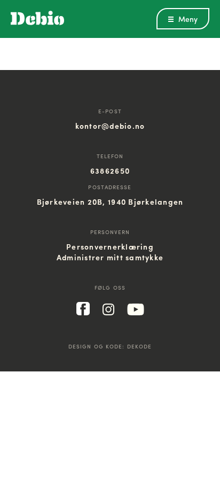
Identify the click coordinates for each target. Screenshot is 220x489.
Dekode (139, 346)
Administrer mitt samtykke (110, 257)
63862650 (110, 170)
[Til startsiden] (37, 22)
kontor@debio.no (110, 125)
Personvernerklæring (110, 246)
